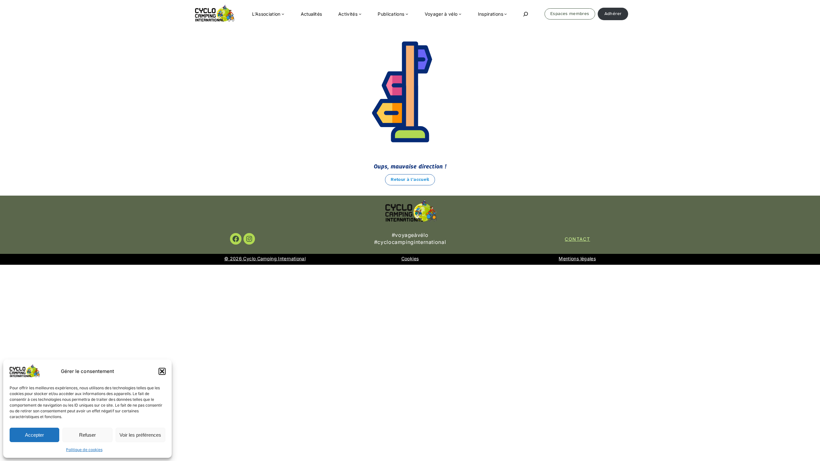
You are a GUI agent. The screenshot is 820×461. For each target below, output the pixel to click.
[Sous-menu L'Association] (283, 13)
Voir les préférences (140, 435)
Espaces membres (569, 13)
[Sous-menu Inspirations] (505, 13)
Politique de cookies (84, 449)
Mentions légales (577, 258)
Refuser (87, 435)
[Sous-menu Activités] (360, 13)
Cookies (410, 258)
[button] (162, 371)
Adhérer (612, 13)
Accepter (34, 435)
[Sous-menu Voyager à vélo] (460, 13)
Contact (577, 239)
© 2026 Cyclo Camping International (265, 258)
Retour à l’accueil (410, 179)
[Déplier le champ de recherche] (525, 13)
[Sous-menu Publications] (407, 13)
